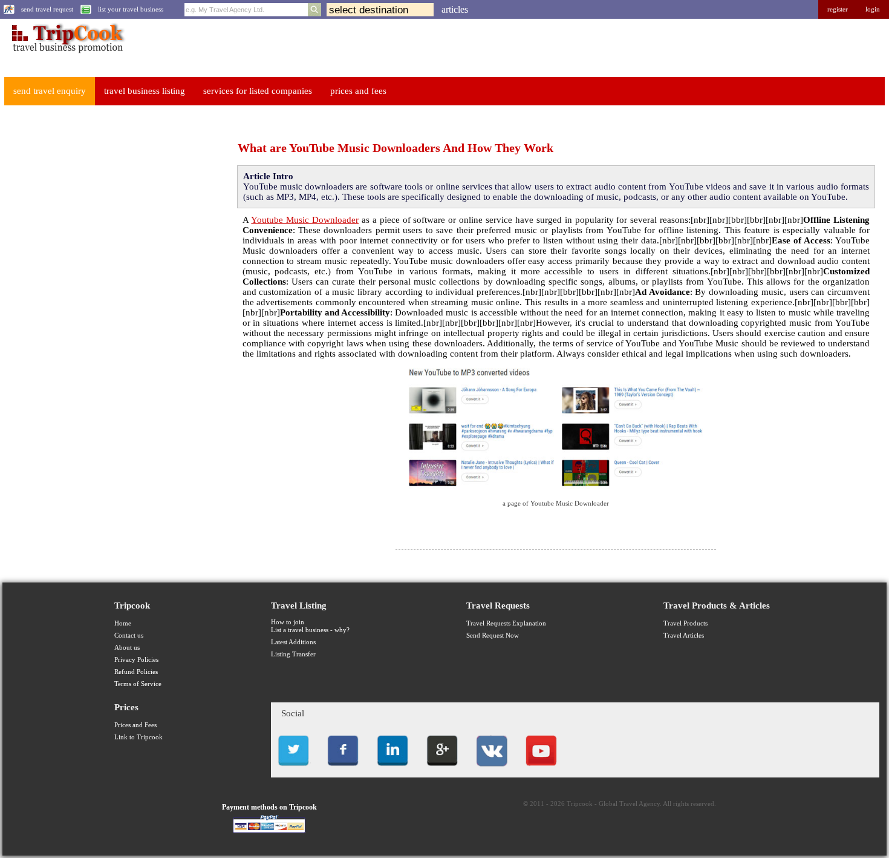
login (872, 9)
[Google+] (442, 769)
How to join (287, 622)
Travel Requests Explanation (506, 623)
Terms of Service (137, 684)
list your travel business (130, 9)
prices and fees (358, 91)
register (837, 9)
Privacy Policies (136, 659)
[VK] (492, 769)
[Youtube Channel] (541, 769)
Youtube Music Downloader (305, 220)
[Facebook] (343, 769)
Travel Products (685, 623)
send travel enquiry (49, 91)
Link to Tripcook (138, 737)
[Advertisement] (94, 297)
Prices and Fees (135, 725)
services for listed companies (257, 91)
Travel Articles (683, 635)
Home (122, 623)
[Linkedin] (392, 769)
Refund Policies (136, 671)
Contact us (128, 635)
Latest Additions (293, 642)
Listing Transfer (293, 654)
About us (127, 647)
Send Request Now (492, 635)
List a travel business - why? (310, 630)
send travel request (47, 9)
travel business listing (144, 91)
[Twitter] (293, 769)
